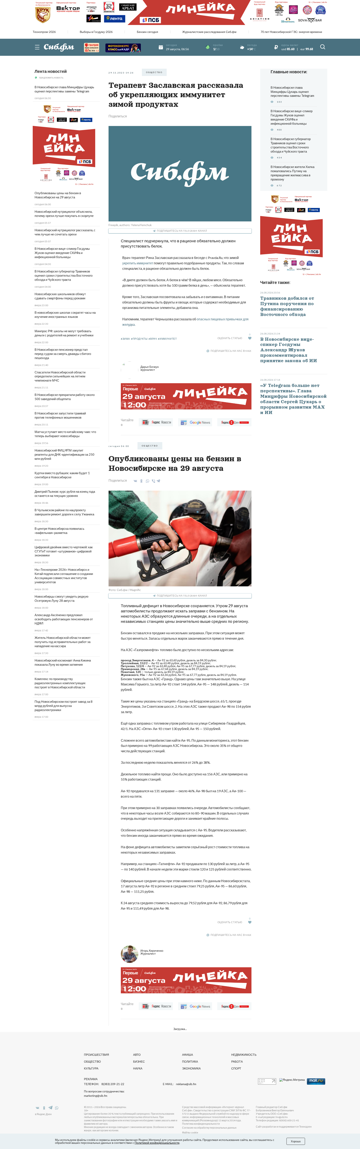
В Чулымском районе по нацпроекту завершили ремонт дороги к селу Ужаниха (64, 512)
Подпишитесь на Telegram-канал (182, 230)
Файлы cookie (190, 1132)
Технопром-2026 (44, 31)
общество (154, 72)
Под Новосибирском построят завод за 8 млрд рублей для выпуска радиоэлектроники (63, 706)
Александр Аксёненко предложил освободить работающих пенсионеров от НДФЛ (64, 619)
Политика (190, 1061)
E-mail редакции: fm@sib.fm (272, 1117)
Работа (237, 1061)
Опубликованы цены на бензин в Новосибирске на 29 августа (58, 195)
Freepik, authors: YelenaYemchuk (130, 225)
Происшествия (96, 1054)
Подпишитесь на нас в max (231, 350)
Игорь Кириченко (151, 952)
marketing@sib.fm (95, 1095)
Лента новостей (51, 71)
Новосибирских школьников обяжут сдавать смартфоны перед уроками (60, 296)
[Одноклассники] (140, 481)
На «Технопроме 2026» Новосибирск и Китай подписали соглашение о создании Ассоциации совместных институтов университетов (64, 576)
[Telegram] (158, 480)
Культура (91, 1068)
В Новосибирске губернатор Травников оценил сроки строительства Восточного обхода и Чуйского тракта (63, 275)
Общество (92, 1061)
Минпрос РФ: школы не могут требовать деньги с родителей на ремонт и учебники (64, 333)
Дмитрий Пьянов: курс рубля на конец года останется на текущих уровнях (65, 493)
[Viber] (152, 481)
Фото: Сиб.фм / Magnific (125, 590)
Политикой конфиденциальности (157, 1142)
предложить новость (51, 77)
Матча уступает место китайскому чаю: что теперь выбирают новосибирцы (65, 434)
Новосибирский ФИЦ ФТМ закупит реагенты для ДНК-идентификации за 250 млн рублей (64, 454)
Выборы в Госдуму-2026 (96, 31)
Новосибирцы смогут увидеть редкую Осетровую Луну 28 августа (61, 598)
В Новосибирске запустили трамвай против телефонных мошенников (60, 415)
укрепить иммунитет (137, 263)
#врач (153, 338)
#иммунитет (167, 338)
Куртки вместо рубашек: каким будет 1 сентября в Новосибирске (62, 475)
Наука (137, 1068)
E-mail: (179, 1084)
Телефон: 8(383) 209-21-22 (104, 1084)
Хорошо (296, 1141)
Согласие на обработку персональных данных (209, 1127)
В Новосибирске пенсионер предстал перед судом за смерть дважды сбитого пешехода (63, 354)
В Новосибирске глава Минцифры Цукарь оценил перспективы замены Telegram (64, 89)
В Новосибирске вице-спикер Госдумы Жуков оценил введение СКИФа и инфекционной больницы (62, 253)
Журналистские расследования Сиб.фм (209, 31)
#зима (125, 338)
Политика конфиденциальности (201, 1123)
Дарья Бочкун (149, 368)
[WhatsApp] (146, 481)
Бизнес (139, 1061)
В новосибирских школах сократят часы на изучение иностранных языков (65, 314)
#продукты (139, 338)
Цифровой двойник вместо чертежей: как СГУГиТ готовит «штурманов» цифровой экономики (64, 551)
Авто (137, 1054)
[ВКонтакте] (134, 481)
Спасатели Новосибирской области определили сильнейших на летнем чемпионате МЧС (60, 376)
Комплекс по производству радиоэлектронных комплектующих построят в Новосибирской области (60, 683)
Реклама (91, 1079)
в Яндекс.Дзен (43, 1114)
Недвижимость (243, 1054)
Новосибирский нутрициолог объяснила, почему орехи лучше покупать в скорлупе (64, 214)
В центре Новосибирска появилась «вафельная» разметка (59, 531)
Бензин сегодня (147, 31)
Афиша (187, 1054)
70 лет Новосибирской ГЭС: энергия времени (291, 31)
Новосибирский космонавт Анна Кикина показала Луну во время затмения (63, 662)
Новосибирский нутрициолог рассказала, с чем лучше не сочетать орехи (65, 232)
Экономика (191, 1068)
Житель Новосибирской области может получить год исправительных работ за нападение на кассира (63, 642)
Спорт (236, 1068)
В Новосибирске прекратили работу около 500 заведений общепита (65, 397)
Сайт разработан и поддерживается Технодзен (284, 1126)
